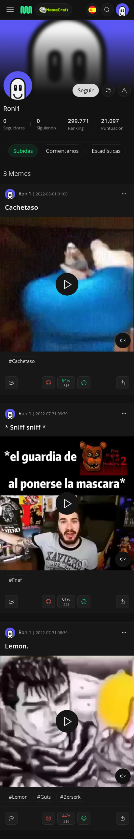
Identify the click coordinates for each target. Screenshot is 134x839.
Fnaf (17, 580)
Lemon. (17, 646)
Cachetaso (21, 207)
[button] (107, 9)
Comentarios (62, 150)
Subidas (23, 150)
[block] (124, 193)
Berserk (72, 796)
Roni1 (25, 193)
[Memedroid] (26, 10)
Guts (45, 796)
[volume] (123, 340)
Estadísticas (106, 150)
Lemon (20, 796)
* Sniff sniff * (25, 427)
